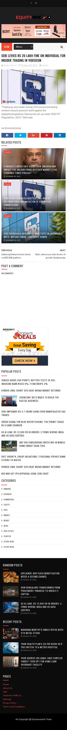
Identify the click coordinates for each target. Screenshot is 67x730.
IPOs (5, 510)
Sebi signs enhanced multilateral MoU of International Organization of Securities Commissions (27, 202)
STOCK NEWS (9, 547)
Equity (45, 65)
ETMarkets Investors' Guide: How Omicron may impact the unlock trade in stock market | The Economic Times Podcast (30, 170)
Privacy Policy (9, 702)
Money (6, 520)
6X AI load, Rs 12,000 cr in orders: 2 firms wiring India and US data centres (41, 607)
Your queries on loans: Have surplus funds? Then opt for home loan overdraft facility (42, 661)
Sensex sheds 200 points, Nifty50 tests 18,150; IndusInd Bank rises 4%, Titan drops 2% (28, 381)
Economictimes (13, 128)
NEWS (6, 526)
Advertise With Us (12, 695)
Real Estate (9, 531)
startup (7, 536)
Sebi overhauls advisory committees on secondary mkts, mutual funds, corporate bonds (33, 235)
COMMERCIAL (9, 499)
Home (7, 47)
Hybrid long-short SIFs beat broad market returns (31, 390)
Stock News (9, 541)
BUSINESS (8, 494)
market (7, 515)
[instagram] (36, 3)
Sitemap (7, 699)
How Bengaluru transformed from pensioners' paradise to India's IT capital (40, 591)
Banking (7, 489)
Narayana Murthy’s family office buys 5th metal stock (42, 631)
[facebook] (31, 3)
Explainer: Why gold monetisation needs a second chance (40, 575)
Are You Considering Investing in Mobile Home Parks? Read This (42, 444)
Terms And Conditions (14, 706)
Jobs (5, 691)
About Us (7, 688)
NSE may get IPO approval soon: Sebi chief (25, 473)
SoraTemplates (32, 725)
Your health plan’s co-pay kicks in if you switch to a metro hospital (41, 645)
